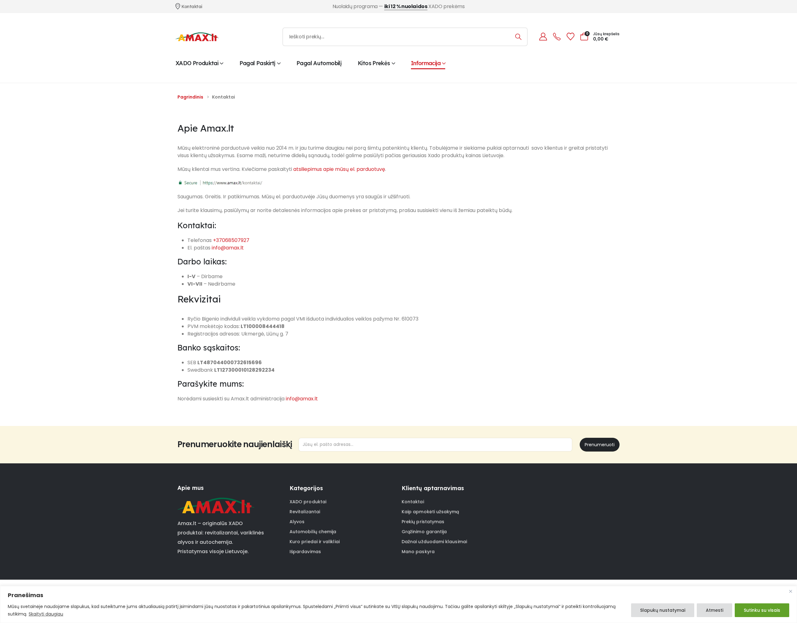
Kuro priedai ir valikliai (315, 541)
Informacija (426, 63)
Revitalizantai (305, 512)
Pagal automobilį (319, 63)
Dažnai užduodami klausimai (434, 541)
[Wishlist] (570, 37)
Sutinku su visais (762, 610)
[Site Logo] (197, 36)
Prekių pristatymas (423, 522)
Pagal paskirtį (257, 63)
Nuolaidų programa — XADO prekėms (398, 6)
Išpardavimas (305, 551)
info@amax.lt (228, 247)
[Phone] (556, 37)
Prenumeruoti (600, 445)
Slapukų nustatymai (662, 610)
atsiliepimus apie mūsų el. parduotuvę (339, 169)
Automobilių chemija (313, 532)
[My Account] (543, 37)
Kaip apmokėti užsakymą (430, 512)
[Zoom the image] (215, 501)
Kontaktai (413, 502)
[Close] (790, 591)
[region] (398, 604)
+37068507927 (231, 240)
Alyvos (297, 522)
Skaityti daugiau (46, 614)
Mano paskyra (418, 551)
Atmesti (714, 610)
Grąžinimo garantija (424, 532)
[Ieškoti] (518, 37)
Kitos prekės (374, 63)
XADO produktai (197, 63)
